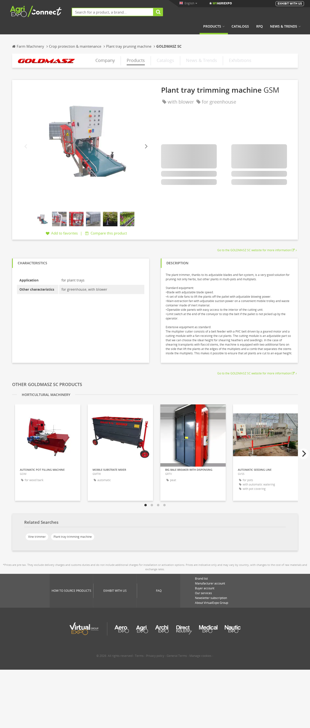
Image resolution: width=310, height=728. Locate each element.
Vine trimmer (37, 537)
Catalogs (240, 26)
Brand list (201, 578)
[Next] (145, 146)
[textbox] (113, 12)
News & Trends (283, 26)
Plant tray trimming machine (73, 537)
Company (105, 60)
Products (212, 26)
